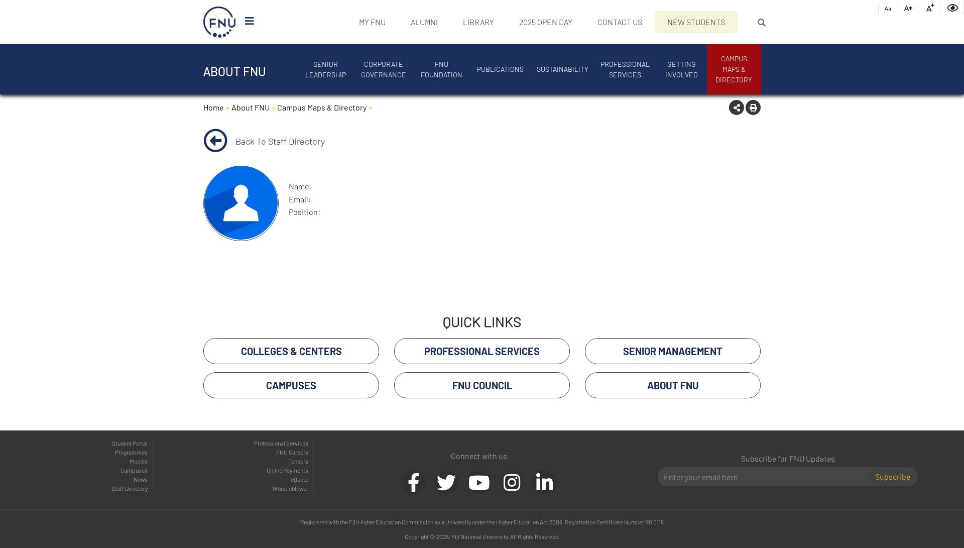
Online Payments (287, 470)
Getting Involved (681, 69)
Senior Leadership (325, 69)
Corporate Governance (383, 69)
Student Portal (130, 443)
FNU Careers (292, 452)
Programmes (131, 452)
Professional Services (625, 69)
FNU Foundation (441, 69)
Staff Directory (129, 488)
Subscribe (892, 476)
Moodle (139, 461)
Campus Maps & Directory (733, 69)
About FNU (250, 107)
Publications (500, 69)
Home (213, 107)
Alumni (424, 22)
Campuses (134, 470)
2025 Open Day (545, 22)
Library (478, 22)
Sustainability (562, 69)
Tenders (298, 461)
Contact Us (619, 22)
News (141, 479)
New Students (696, 22)
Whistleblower (290, 488)
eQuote (299, 479)
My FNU (372, 22)
